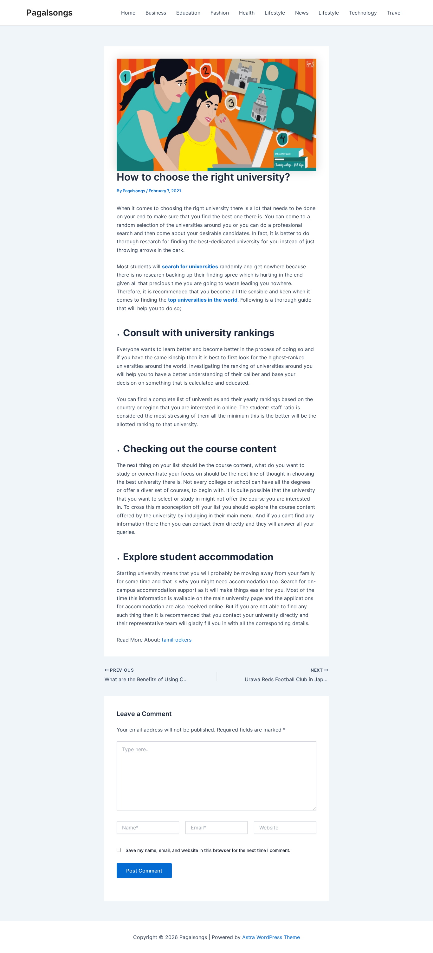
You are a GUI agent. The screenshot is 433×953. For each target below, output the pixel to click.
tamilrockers (176, 639)
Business (155, 13)
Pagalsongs (49, 12)
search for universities (190, 266)
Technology (363, 13)
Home (128, 13)
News (301, 13)
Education (188, 13)
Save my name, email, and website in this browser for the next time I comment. (208, 850)
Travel (394, 13)
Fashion (219, 13)
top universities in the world (202, 300)
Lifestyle (275, 13)
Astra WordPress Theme (271, 937)
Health (247, 13)
